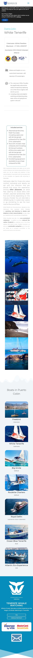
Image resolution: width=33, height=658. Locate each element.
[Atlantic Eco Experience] (16, 563)
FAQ (16, 615)
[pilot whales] (16, 256)
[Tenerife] (16, 369)
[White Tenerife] (16, 288)
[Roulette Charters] (16, 490)
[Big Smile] (16, 466)
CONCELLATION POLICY (16, 618)
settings (19, 17)
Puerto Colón (10, 29)
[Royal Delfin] (16, 514)
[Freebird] (16, 417)
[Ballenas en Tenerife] (16, 272)
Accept (5, 20)
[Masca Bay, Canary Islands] (16, 337)
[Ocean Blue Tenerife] (16, 539)
